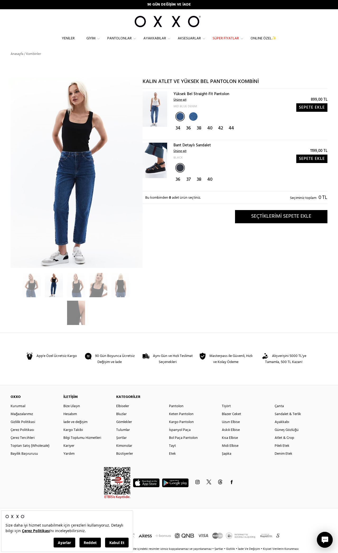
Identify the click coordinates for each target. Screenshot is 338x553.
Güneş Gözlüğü (287, 430)
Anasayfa (17, 54)
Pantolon (176, 406)
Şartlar (219, 549)
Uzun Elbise (231, 422)
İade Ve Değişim (249, 549)
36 (188, 128)
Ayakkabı (282, 422)
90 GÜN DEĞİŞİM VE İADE (169, 5)
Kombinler (33, 54)
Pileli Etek (282, 446)
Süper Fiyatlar (226, 38)
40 (210, 128)
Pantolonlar (119, 38)
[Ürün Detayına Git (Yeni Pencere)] (155, 109)
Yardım (68, 454)
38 (199, 128)
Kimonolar (124, 446)
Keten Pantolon (181, 414)
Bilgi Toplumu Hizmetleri (82, 438)
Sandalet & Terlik (288, 414)
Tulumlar (123, 430)
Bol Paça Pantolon (183, 438)
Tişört (226, 406)
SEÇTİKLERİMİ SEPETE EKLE (281, 216)
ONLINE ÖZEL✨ (263, 38)
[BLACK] (180, 168)
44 (231, 128)
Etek (172, 454)
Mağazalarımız (22, 414)
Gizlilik (231, 549)
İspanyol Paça (180, 430)
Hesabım (70, 414)
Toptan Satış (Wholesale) (30, 446)
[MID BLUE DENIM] (180, 116)
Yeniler (68, 38)
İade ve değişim (75, 422)
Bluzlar (121, 414)
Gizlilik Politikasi (23, 422)
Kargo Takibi (73, 430)
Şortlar (121, 438)
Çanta (279, 406)
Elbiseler (122, 406)
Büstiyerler (124, 454)
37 (188, 179)
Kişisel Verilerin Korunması (281, 549)
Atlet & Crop (284, 438)
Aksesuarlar (189, 38)
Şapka (226, 454)
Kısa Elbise (230, 438)
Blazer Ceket (231, 414)
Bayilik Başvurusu (24, 454)
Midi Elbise (230, 446)
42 (220, 128)
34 (178, 128)
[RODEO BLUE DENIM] (193, 116)
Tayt (172, 446)
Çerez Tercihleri (23, 438)
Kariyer (68, 446)
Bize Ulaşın (71, 406)
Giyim (91, 38)
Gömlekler (124, 422)
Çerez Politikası (22, 430)
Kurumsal (18, 406)
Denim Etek (283, 454)
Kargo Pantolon (181, 422)
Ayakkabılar (154, 38)
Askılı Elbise (231, 430)
